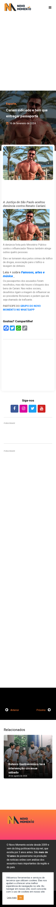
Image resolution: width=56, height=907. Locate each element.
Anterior (14, 710)
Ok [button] (20, 897)
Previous (8, 760)
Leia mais (12, 897)
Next (47, 760)
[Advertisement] (28, 58)
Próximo (41, 710)
